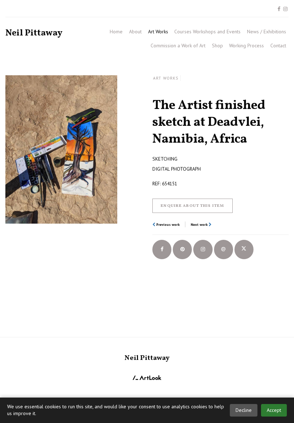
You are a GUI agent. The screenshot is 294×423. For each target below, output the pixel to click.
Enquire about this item (192, 206)
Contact (278, 45)
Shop (217, 45)
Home (116, 31)
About (135, 31)
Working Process (246, 45)
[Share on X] (243, 249)
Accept (274, 410)
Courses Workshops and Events (207, 31)
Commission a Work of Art (178, 45)
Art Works (158, 31)
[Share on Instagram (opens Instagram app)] (202, 249)
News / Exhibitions (266, 31)
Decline (244, 410)
